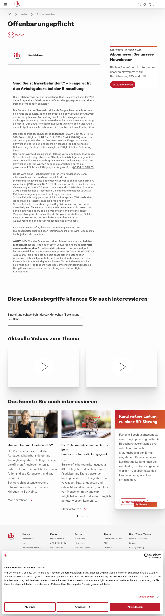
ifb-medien (80, 543)
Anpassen (80, 606)
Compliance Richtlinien (32, 548)
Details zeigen (146, 596)
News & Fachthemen (138, 539)
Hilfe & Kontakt (57, 539)
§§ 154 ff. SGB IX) (83, 167)
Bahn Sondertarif (82, 548)
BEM (106, 543)
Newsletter (80, 539)
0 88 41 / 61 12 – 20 (58, 543)
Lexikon (24, 14)
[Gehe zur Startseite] (17, 4)
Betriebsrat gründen (113, 539)
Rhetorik (108, 548)
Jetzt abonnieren (123, 84)
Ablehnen (29, 606)
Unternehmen (28, 539)
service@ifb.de (56, 548)
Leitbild (25, 543)
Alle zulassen (135, 606)
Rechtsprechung (136, 548)
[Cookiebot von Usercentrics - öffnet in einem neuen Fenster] (146, 555)
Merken (19, 35)
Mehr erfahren (17, 500)
